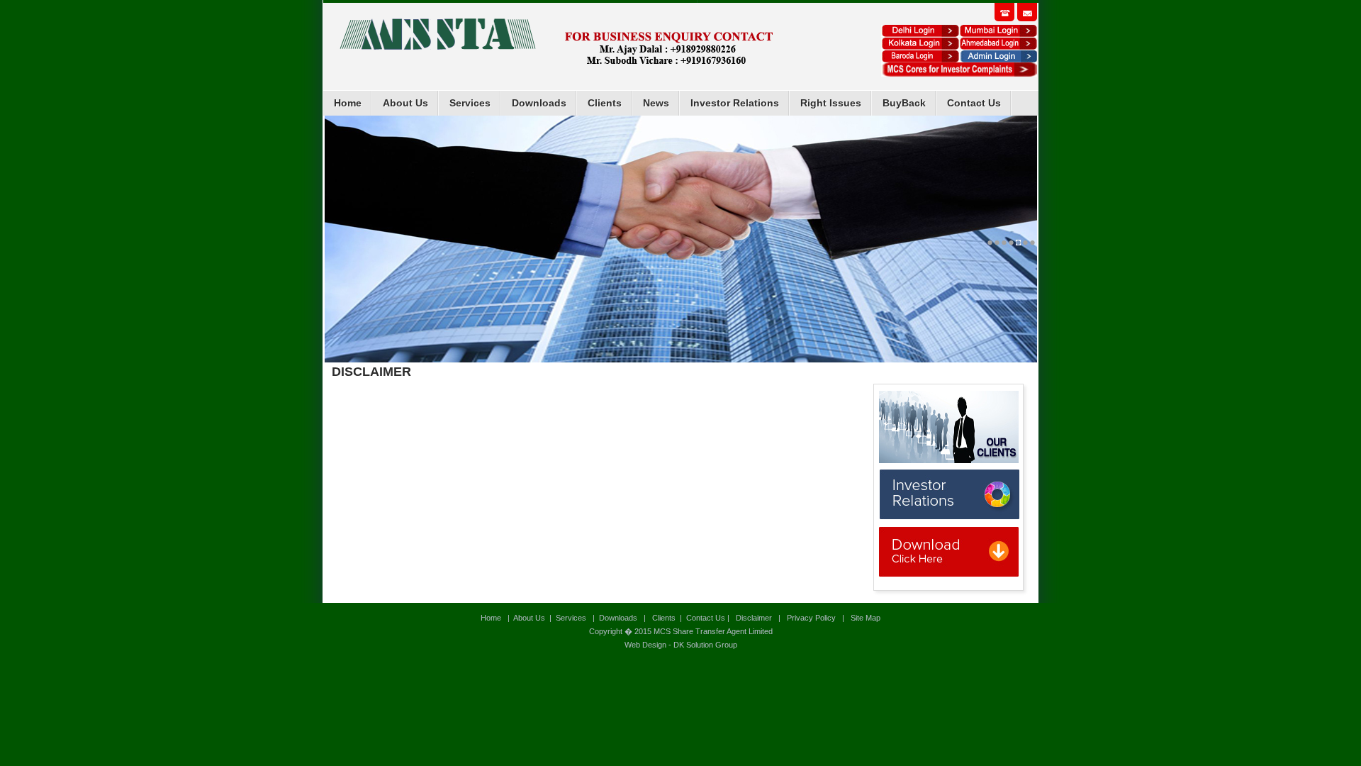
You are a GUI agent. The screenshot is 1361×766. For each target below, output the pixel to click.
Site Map (864, 618)
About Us (405, 103)
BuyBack (904, 103)
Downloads (539, 103)
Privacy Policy (811, 618)
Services (470, 103)
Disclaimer (754, 618)
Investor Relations (734, 103)
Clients (605, 103)
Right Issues (830, 103)
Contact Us (974, 103)
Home (348, 103)
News (656, 103)
